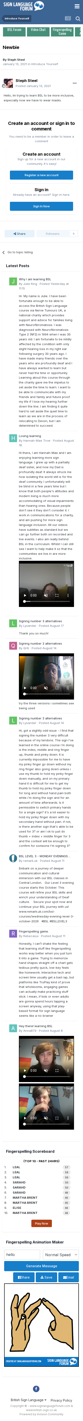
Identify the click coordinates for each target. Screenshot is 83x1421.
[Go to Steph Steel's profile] (8, 83)
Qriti (26, 648)
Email (70, 1277)
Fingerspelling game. (34, 931)
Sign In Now (41, 206)
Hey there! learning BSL (36, 1026)
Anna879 (29, 1030)
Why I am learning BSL (35, 279)
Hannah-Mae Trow (36, 440)
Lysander (29, 626)
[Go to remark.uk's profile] (13, 858)
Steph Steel (16, 59)
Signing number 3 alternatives (40, 621)
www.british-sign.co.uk (41, 1410)
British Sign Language (27, 1400)
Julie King (30, 284)
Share (21, 233)
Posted (33, 86)
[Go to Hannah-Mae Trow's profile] (13, 438)
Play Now (41, 1223)
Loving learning (30, 436)
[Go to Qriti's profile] (13, 646)
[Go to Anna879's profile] (13, 1028)
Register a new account (42, 175)
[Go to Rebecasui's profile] (13, 934)
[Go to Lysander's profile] (13, 623)
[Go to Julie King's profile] (13, 281)
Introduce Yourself (44, 64)
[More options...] (74, 83)
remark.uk (30, 861)
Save (48, 1277)
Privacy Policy (61, 1400)
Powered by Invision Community (41, 1414)
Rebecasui (31, 936)
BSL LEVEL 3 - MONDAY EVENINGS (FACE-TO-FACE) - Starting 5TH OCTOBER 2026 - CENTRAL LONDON (45, 856)
